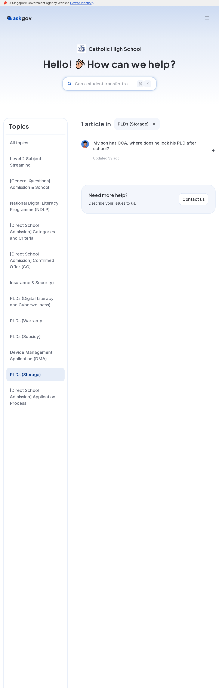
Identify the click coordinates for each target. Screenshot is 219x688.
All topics (19, 142)
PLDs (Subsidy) (25, 336)
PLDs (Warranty (26, 320)
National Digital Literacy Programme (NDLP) (34, 206)
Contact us (193, 199)
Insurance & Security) (32, 282)
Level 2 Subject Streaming (25, 162)
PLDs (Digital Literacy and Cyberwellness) (32, 301)
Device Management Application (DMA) (31, 355)
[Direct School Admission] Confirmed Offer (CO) (32, 260)
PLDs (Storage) (25, 374)
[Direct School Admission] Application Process (32, 397)
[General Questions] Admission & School (30, 184)
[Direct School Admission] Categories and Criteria (32, 232)
